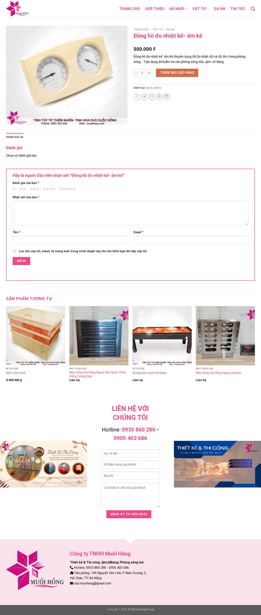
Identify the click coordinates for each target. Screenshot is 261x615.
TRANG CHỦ (129, 9)
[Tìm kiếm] (253, 8)
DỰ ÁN (219, 9)
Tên (16, 232)
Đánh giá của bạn (26, 183)
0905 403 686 (130, 438)
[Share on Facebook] (137, 97)
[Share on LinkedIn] (166, 97)
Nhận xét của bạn (26, 197)
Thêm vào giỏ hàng (177, 73)
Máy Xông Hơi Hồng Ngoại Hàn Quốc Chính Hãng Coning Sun (97, 374)
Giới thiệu (154, 9)
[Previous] (6, 348)
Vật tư (199, 9)
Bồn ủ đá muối (15, 373)
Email (138, 232)
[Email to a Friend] (152, 97)
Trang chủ (141, 29)
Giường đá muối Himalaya (150, 373)
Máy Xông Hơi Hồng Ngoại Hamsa (218, 373)
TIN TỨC (237, 9)
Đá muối (176, 9)
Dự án (171, 29)
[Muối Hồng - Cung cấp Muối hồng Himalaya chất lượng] (26, 9)
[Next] (255, 348)
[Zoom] (11, 120)
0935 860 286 (138, 430)
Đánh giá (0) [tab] (14, 137)
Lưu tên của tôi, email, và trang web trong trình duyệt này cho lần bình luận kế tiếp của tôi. (83, 251)
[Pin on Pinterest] (159, 97)
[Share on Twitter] (144, 97)
